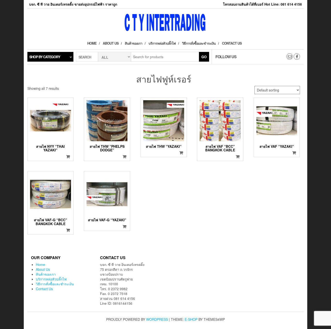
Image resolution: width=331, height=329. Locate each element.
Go (204, 56)
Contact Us (232, 43)
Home (91, 43)
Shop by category (44, 56)
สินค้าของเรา (133, 43)
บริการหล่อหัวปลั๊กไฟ (162, 43)
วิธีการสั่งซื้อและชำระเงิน (199, 43)
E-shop (191, 319)
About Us (110, 43)
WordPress (157, 319)
